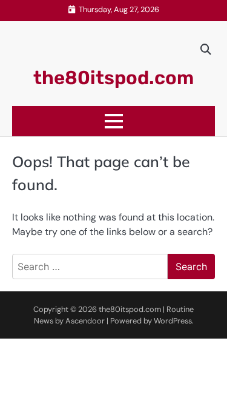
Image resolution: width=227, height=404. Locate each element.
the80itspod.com (113, 78)
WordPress (173, 321)
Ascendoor (85, 321)
